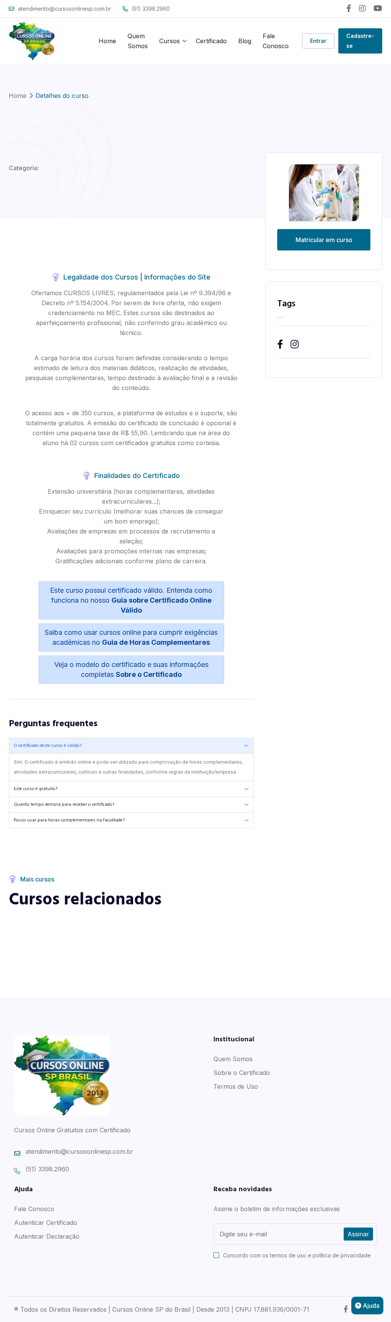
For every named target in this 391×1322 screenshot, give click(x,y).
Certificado (211, 41)
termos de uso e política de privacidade (320, 1255)
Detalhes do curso (62, 95)
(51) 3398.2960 (151, 8)
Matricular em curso (324, 240)
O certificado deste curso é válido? (47, 746)
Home (107, 41)
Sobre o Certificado (241, 1072)
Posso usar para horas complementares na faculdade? (69, 820)
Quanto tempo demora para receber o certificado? (64, 804)
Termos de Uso (235, 1086)
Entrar (318, 40)
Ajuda (370, 1305)
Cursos (169, 41)
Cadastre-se (360, 41)
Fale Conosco (276, 41)
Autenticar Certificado (45, 1222)
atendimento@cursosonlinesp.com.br (64, 8)
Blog (244, 41)
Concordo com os (297, 1255)
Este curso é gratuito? (35, 789)
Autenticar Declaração (46, 1236)
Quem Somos (138, 41)
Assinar (358, 1234)
